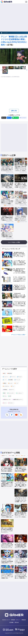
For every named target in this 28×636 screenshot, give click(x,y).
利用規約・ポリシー (15, 619)
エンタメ (11, 383)
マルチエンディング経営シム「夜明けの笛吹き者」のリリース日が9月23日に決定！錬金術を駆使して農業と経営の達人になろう (7, 470)
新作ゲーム (4, 455)
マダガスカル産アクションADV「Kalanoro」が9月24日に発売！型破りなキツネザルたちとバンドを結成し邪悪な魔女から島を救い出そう (7, 170)
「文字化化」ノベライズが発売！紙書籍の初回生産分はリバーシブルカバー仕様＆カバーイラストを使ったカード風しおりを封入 (7, 219)
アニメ (13, 386)
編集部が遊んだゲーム (18, 399)
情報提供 (24, 619)
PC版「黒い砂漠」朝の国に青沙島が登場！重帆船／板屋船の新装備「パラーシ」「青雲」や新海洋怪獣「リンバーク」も (7, 185)
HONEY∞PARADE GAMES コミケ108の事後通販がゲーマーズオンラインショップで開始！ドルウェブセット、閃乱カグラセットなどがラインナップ (7, 203)
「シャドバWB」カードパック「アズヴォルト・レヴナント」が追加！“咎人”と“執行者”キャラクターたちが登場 (21, 561)
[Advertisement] (14, 18)
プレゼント (11, 403)
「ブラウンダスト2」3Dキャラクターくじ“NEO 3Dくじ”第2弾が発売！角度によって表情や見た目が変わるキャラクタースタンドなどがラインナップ (21, 578)
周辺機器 (11, 379)
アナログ (20, 376)
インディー (6, 376)
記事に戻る (14, 110)
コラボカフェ (6, 386)
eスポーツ (12, 389)
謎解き (5, 383)
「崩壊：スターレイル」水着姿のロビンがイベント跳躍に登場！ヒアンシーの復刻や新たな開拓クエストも (7, 235)
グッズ (16, 383)
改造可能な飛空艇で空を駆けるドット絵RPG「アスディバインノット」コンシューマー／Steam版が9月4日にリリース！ (20, 515)
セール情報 (12, 455)
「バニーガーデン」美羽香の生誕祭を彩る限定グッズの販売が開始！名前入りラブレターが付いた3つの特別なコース (20, 546)
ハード (5, 379)
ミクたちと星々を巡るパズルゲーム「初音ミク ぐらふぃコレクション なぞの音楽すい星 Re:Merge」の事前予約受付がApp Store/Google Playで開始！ (7, 578)
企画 (10, 396)
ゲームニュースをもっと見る (18, 334)
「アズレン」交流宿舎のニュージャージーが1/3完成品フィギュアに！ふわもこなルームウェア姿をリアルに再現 (20, 218)
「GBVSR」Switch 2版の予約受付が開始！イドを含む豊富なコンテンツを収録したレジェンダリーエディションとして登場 (7, 485)
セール (5, 403)
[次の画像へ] (14, 56)
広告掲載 (11, 622)
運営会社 (17, 622)
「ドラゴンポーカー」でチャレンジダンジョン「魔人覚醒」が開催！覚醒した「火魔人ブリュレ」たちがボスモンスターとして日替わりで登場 (20, 486)
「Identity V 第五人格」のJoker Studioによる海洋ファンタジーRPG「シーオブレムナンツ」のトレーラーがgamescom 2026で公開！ (7, 547)
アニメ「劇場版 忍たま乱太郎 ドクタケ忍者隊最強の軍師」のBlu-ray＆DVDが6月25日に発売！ (14, 40)
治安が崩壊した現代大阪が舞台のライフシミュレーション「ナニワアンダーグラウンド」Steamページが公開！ (20, 169)
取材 (5, 393)
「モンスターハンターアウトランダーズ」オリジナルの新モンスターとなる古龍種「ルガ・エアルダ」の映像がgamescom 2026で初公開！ (21, 501)
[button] (1, 70)
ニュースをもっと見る (14, 242)
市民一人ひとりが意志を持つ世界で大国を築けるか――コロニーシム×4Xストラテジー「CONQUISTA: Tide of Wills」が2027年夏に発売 (7, 532)
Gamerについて (6, 619)
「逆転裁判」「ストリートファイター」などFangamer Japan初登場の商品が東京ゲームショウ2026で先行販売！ (7, 561)
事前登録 (10, 373)
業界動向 (5, 389)
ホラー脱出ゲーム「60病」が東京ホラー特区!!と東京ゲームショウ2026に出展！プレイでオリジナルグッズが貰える (21, 185)
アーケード (13, 376)
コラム (5, 396)
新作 (5, 373)
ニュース (5, 32)
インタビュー (20, 393)
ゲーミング (17, 379)
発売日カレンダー (7, 399)
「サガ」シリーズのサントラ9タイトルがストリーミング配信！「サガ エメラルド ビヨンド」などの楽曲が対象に (21, 202)
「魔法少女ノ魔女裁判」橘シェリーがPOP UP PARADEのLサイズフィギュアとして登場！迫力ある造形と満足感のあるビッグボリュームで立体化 (7, 516)
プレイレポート (11, 393)
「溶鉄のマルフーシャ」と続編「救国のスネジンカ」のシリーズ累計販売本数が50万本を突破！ (20, 469)
